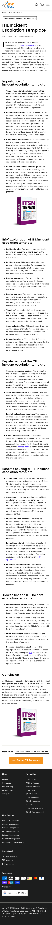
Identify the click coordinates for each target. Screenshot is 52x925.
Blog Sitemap (31, 779)
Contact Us (6, 783)
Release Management (10, 835)
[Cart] (42, 5)
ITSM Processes (32, 797)
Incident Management (10, 820)
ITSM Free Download (34, 808)
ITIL (30, 652)
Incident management (26, 45)
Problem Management (10, 831)
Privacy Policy (8, 790)
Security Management (11, 839)
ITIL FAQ (29, 805)
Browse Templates (33, 787)
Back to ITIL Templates (27, 760)
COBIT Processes (33, 801)
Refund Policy (7, 787)
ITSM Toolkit (31, 790)
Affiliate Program (32, 783)
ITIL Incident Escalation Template (20, 18)
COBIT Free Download (34, 812)
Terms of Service (8, 794)
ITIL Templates (14, 13)
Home (4, 13)
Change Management (10, 824)
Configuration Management (13, 842)
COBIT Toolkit (31, 794)
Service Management (10, 828)
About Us (5, 779)
